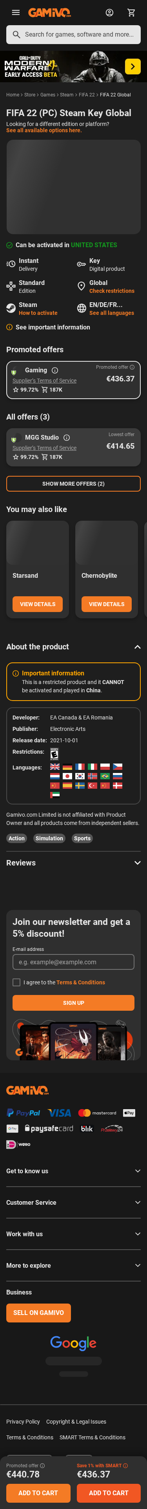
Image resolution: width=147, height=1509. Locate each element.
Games (47, 95)
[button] (73, 380)
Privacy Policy (23, 1421)
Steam (67, 95)
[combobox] (73, 34)
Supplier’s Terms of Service (44, 380)
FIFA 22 (87, 95)
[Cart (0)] (131, 12)
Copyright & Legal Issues (76, 1421)
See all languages (111, 313)
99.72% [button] (29, 389)
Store (29, 95)
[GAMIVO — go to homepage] (49, 12)
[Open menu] (15, 12)
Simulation (49, 838)
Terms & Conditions (80, 982)
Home (12, 95)
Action (17, 838)
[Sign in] (109, 12)
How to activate (38, 313)
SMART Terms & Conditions (92, 1437)
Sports (82, 838)
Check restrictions (111, 291)
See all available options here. (44, 130)
